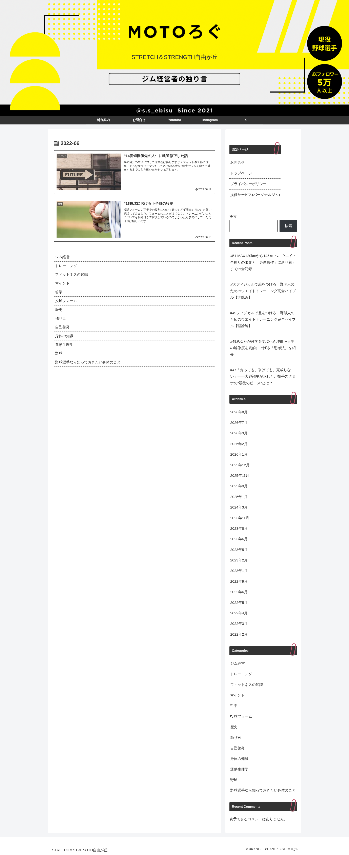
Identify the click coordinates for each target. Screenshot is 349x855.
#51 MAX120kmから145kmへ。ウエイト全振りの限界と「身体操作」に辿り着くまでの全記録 (263, 262)
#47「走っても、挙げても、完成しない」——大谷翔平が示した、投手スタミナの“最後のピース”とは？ (263, 376)
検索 (233, 217)
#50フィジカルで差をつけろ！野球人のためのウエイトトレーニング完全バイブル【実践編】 (263, 290)
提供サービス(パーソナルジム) (255, 195)
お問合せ (237, 162)
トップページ (241, 173)
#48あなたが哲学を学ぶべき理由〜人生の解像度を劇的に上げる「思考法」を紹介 (263, 348)
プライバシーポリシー (248, 184)
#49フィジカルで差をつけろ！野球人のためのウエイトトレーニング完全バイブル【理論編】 (263, 319)
